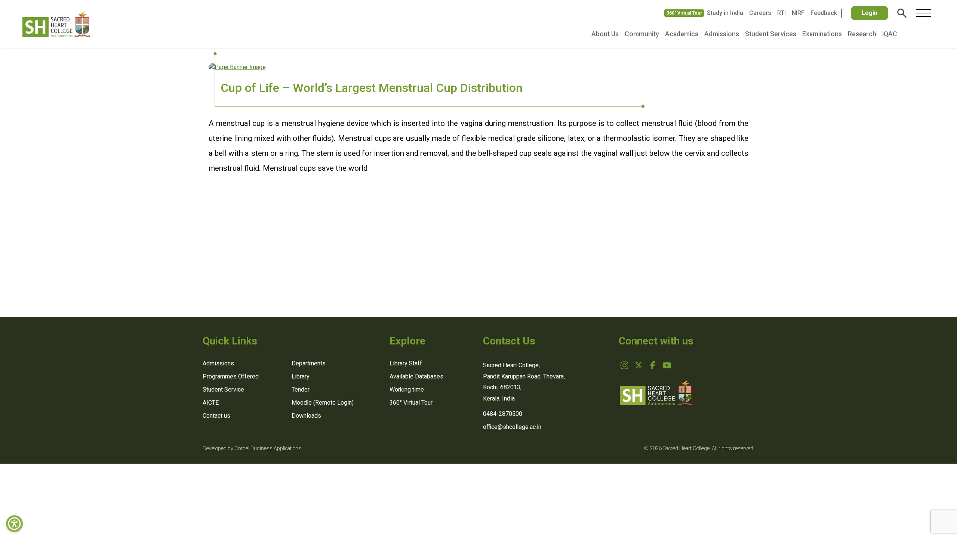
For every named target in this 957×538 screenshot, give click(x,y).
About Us (605, 34)
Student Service (223, 389)
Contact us (216, 415)
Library (301, 376)
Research (862, 34)
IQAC (889, 34)
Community (642, 34)
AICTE (211, 402)
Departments (309, 363)
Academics (681, 34)
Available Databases (416, 376)
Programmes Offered (231, 376)
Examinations (822, 34)
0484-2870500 (502, 413)
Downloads (306, 415)
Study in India (725, 12)
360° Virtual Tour (684, 13)
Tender (301, 389)
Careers (760, 12)
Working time (407, 389)
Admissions (721, 34)
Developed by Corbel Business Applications (252, 448)
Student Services (770, 34)
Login (869, 12)
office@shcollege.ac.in (512, 426)
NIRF (798, 12)
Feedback (823, 12)
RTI (781, 12)
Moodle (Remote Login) (323, 402)
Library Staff (406, 363)
